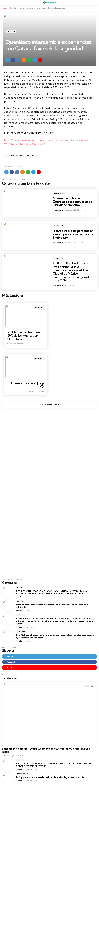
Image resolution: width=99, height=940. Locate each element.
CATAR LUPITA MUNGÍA (14, 155)
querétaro (32, 155)
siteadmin (59, 210)
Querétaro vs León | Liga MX (27, 384)
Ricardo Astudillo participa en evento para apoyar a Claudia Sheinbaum (73, 234)
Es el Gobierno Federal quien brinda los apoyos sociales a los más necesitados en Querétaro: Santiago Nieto (55, 636)
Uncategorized (22, 774)
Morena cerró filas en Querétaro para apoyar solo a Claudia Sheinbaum (72, 201)
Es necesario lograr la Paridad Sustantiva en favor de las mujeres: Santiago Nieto (46, 750)
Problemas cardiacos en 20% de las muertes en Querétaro (23, 335)
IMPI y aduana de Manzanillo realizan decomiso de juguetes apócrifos (50, 777)
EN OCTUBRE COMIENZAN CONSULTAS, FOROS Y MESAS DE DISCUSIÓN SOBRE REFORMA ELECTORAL (53, 764)
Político (20, 587)
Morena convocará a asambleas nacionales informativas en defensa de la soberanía (52, 606)
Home (4, 8)
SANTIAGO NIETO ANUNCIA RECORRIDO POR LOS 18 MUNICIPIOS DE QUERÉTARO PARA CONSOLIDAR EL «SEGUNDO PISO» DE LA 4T (51, 592)
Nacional (20, 615)
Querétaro (10, 31)
